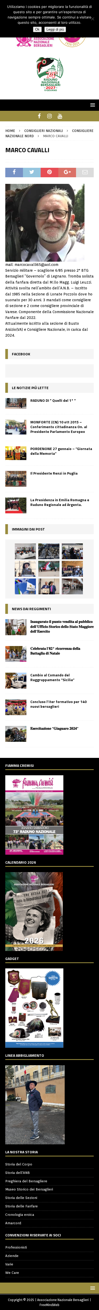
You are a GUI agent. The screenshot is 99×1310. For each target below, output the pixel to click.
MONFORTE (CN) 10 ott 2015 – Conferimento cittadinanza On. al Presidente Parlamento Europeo (58, 426)
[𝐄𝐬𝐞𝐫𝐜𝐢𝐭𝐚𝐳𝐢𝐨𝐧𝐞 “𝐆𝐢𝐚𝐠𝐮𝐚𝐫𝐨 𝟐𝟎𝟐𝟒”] (15, 734)
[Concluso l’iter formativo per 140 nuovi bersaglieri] (15, 707)
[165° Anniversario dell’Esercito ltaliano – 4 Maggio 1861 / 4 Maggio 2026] (25, 586)
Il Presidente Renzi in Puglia (54, 473)
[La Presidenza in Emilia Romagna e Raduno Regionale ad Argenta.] (15, 505)
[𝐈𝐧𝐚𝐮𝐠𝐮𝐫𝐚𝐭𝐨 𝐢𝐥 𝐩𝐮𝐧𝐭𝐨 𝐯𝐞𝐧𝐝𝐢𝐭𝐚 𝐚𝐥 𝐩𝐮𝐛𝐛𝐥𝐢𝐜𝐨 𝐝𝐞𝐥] (15, 627)
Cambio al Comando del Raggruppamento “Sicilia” (52, 677)
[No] (92, 18)
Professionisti (16, 1247)
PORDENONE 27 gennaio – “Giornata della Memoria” (61, 451)
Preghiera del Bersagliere (26, 1181)
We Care (12, 1273)
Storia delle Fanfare (21, 1206)
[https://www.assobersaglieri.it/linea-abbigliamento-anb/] (35, 1141)
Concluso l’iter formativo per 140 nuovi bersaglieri (58, 704)
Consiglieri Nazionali (43, 131)
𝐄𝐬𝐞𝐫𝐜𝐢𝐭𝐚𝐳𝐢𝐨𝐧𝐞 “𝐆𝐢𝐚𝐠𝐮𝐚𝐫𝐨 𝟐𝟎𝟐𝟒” (54, 728)
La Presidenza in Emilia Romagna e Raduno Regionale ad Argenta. (59, 502)
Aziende (11, 1256)
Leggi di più (55, 29)
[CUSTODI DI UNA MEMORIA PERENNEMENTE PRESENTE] (72, 551)
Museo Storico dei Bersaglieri (29, 1189)
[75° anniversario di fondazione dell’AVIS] (48, 586)
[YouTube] (59, 116)
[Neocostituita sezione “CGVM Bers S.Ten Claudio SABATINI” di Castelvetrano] (25, 551)
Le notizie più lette (30, 387)
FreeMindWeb (49, 1305)
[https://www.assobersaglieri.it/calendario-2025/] (34, 948)
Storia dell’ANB (17, 1173)
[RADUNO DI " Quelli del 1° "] (15, 403)
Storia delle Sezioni (21, 1198)
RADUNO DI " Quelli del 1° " (53, 400)
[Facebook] (39, 116)
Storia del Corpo (18, 1164)
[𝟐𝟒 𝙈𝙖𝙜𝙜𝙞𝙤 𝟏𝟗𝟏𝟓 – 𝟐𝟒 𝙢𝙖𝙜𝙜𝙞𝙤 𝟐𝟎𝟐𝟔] (48, 569)
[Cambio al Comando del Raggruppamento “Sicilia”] (15, 681)
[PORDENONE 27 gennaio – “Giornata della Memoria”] (15, 453)
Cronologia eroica (19, 1215)
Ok (37, 29)
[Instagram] (49, 116)
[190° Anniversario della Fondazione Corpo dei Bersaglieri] (48, 551)
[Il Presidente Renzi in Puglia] (15, 479)
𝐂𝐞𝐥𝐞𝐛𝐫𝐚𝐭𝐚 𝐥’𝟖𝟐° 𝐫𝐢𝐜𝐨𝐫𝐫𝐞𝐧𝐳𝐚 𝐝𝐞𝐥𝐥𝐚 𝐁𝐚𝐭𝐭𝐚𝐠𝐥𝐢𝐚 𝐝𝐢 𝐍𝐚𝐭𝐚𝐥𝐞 (55, 651)
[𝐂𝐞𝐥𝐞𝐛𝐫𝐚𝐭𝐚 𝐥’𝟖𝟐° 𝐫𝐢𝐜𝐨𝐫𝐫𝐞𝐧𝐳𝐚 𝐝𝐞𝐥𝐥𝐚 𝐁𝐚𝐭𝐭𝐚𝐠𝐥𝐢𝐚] (15, 654)
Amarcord (13, 1223)
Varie (9, 1264)
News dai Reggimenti (31, 608)
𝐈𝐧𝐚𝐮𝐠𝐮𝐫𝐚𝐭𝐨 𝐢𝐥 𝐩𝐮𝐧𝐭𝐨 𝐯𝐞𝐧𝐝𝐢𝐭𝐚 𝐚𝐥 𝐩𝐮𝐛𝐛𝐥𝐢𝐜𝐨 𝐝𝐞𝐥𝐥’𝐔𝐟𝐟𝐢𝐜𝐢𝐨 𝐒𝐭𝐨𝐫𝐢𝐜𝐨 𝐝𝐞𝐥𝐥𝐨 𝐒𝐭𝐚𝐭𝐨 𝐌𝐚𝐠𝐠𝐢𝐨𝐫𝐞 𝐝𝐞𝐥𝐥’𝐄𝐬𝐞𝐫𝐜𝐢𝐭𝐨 (62, 626)
